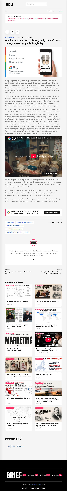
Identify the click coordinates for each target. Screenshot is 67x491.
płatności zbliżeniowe (14, 232)
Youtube (57, 475)
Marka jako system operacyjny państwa (17, 301)
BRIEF (22, 37)
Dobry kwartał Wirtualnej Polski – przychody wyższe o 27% (51, 272)
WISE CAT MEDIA (35, 485)
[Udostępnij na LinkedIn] (17, 32)
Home (9, 16)
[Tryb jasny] (48, 11)
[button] (6, 11)
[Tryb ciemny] (53, 11)
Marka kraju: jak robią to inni (43, 374)
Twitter (45, 475)
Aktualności (18, 16)
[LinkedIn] (61, 222)
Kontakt (24, 488)
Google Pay (10, 222)
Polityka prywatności (38, 488)
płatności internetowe (14, 229)
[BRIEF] (9, 4)
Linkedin (33, 475)
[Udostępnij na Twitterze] (12, 32)
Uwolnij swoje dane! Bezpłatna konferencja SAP (18, 272)
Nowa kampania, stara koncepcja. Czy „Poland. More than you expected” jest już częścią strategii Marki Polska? (47, 400)
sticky (27, 232)
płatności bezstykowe (24, 222)
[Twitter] (58, 222)
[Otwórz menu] (61, 11)
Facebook (21, 475)
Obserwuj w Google (51, 212)
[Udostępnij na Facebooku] (7, 32)
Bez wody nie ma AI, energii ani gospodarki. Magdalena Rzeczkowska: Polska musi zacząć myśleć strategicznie (47, 350)
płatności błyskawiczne (15, 225)
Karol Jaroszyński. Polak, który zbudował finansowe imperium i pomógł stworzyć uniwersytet (47, 425)
